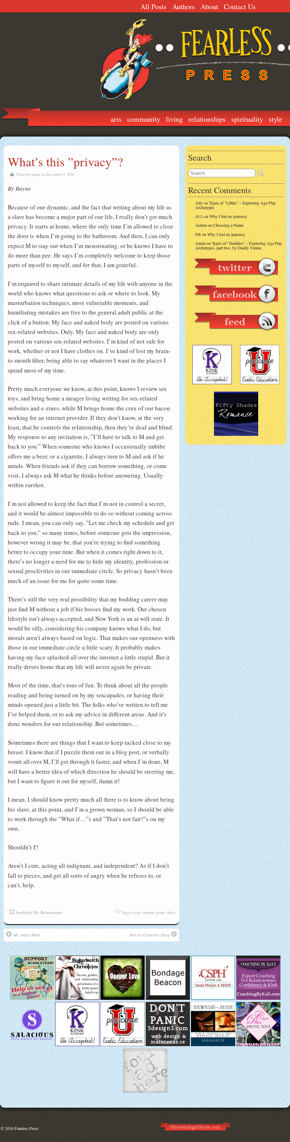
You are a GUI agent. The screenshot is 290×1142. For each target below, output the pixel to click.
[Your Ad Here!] (145, 1091)
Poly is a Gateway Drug (149, 935)
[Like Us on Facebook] (236, 307)
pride (160, 912)
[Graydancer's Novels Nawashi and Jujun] (213, 1044)
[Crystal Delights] (258, 1044)
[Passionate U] (122, 1044)
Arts (116, 119)
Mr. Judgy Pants (26, 935)
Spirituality (247, 119)
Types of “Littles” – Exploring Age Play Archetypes (235, 205)
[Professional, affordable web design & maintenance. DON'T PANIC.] (194, 1134)
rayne (36, 174)
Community (143, 119)
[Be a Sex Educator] (258, 998)
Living (174, 119)
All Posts (153, 6)
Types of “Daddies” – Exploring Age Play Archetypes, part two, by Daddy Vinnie (238, 245)
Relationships (207, 119)
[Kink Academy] (77, 1044)
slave (171, 912)
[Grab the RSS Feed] (236, 334)
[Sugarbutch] (77, 998)
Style (275, 119)
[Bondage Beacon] (168, 998)
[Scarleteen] (32, 998)
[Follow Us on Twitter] (236, 280)
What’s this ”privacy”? (65, 161)
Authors (183, 6)
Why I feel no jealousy (228, 216)
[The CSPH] (213, 998)
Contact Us (240, 6)
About (209, 6)
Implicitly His (27, 912)
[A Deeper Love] (122, 998)
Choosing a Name (228, 225)
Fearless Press (26, 1128)
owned (148, 912)
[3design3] (168, 1044)
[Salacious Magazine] (32, 1044)
